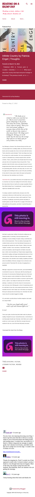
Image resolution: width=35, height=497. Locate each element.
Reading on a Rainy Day (10, 5)
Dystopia (10, 361)
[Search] (27, 3)
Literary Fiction (8, 364)
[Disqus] (18, 402)
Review (18, 364)
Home (4, 19)
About (13, 19)
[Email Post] (3, 368)
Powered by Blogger (19, 489)
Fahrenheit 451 (5, 179)
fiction (18, 361)
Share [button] (4, 80)
